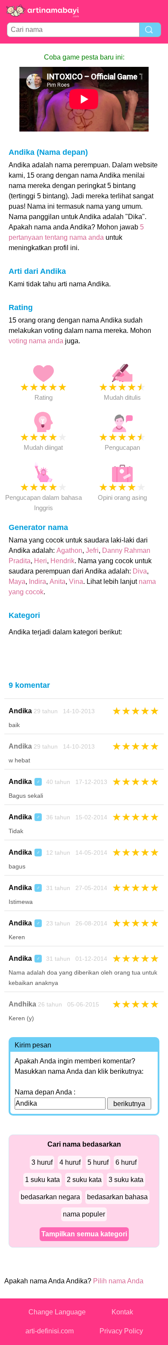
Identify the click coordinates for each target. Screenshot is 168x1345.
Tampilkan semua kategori (84, 1234)
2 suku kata (84, 1179)
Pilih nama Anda (118, 1281)
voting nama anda (36, 341)
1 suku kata (42, 1179)
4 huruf (70, 1162)
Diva (140, 571)
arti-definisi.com (49, 1331)
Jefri (92, 550)
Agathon (69, 550)
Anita (57, 581)
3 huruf (42, 1162)
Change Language (57, 1312)
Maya (17, 581)
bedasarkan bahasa (117, 1197)
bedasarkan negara (50, 1197)
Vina (76, 581)
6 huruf (126, 1162)
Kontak (122, 1312)
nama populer (84, 1214)
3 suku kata (126, 1179)
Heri (40, 560)
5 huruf (98, 1162)
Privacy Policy (121, 1331)
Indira (37, 581)
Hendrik (62, 560)
